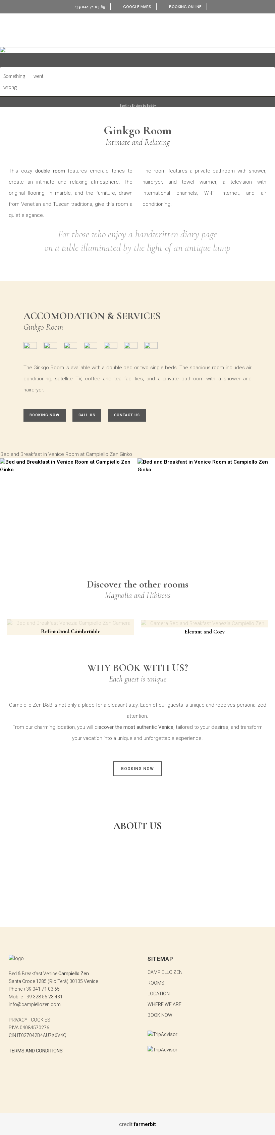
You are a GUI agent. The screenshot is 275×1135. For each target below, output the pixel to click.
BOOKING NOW (45, 415)
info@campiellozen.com (35, 1004)
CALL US (86, 415)
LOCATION (159, 993)
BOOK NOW (160, 1015)
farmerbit (145, 1124)
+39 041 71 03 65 (89, 7)
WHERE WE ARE (164, 1004)
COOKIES (40, 1020)
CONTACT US (127, 415)
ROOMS (156, 983)
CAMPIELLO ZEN (165, 972)
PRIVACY (18, 1020)
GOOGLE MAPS (137, 7)
